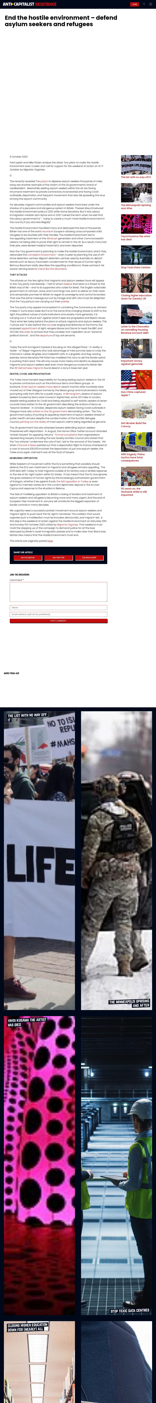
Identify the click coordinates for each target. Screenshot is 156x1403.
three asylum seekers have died (39, 386)
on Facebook (28, 557)
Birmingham (73, 394)
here (50, 541)
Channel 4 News (26, 445)
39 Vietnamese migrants (28, 368)
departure (46, 335)
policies (65, 301)
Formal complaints (66, 434)
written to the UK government (49, 411)
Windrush (52, 238)
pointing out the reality (33, 422)
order (27, 332)
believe (68, 284)
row (48, 325)
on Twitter (58, 557)
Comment (17, 580)
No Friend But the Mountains (50, 269)
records (46, 231)
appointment (29, 328)
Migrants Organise (67, 524)
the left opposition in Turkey (72, 481)
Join (134, 4)
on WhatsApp (89, 557)
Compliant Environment (42, 254)
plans (44, 181)
